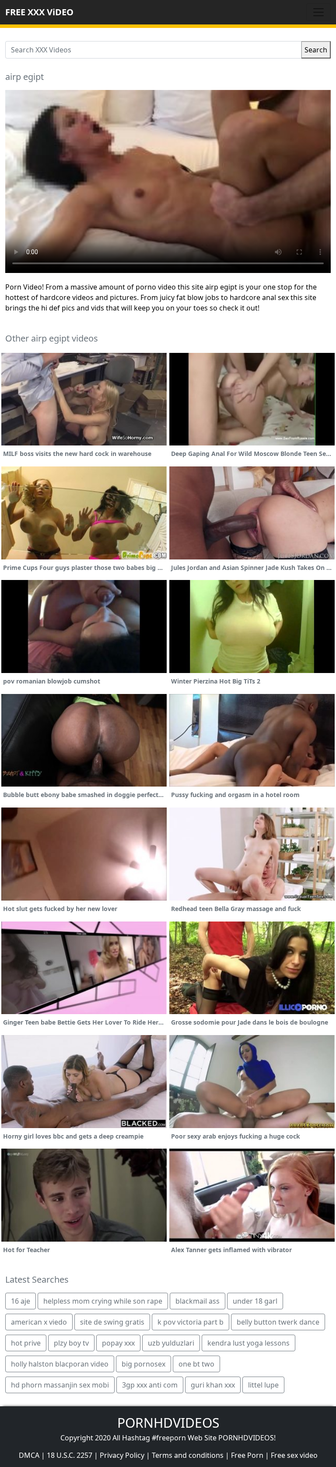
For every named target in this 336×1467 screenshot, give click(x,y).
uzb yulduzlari (171, 1343)
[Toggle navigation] (318, 12)
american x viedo (39, 1322)
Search (315, 50)
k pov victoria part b (191, 1322)
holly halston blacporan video (59, 1364)
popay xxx (118, 1343)
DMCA (29, 1455)
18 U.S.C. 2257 (69, 1455)
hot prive (26, 1343)
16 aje (20, 1301)
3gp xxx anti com (150, 1385)
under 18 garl (255, 1301)
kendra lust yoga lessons (248, 1343)
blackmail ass (197, 1301)
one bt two (196, 1364)
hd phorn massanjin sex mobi (60, 1385)
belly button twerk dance (278, 1322)
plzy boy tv (71, 1343)
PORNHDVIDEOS (168, 1423)
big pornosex (143, 1364)
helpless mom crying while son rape (102, 1301)
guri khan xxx (213, 1385)
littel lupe (263, 1385)
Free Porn (247, 1455)
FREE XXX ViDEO (39, 12)
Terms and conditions (188, 1455)
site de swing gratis (112, 1322)
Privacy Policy (122, 1455)
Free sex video (294, 1455)
